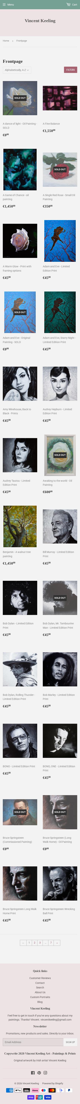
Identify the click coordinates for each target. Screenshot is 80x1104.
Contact (40, 982)
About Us (40, 992)
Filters (70, 69)
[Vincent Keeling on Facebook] (33, 1073)
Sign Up (70, 1042)
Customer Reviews (40, 978)
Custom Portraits (40, 997)
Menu (10, 4)
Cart (74, 4)
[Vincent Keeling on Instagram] (45, 1073)
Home (6, 40)
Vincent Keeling (40, 20)
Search (40, 987)
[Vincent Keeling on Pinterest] (39, 1073)
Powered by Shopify (52, 1083)
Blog (40, 1001)
